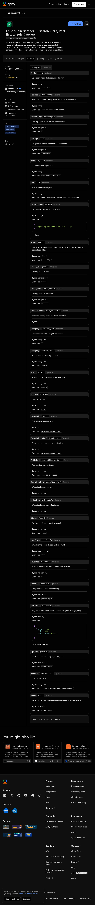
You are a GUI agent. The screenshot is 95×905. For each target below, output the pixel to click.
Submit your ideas (79, 827)
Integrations (51, 792)
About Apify (76, 851)
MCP (47, 802)
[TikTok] (40, 795)
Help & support (77, 821)
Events (74, 862)
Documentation (77, 786)
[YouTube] (26, 795)
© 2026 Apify (85, 899)
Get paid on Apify (78, 802)
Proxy (48, 797)
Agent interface (78, 838)
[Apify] (9, 4)
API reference (77, 797)
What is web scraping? (55, 856)
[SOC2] (15, 811)
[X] (12, 795)
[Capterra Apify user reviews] (31, 827)
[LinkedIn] (5, 795)
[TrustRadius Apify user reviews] (18, 835)
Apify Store (50, 786)
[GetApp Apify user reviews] (6, 827)
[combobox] (86, 23)
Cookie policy (52, 899)
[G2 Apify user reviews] (7, 835)
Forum (73, 832)
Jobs (79, 873)
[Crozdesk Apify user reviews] (28, 835)
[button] (42, 73)
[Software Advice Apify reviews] (17, 827)
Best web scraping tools (54, 863)
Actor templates (78, 792)
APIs (47, 851)
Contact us (76, 856)
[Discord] (33, 795)
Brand (73, 878)
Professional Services (55, 821)
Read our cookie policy (28, 894)
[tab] (10, 59)
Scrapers (49, 878)
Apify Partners (52, 827)
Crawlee (49, 808)
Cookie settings (69, 899)
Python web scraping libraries (55, 871)
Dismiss (26, 899)
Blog (73, 867)
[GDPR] (6, 811)
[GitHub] (19, 795)
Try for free (75, 24)
